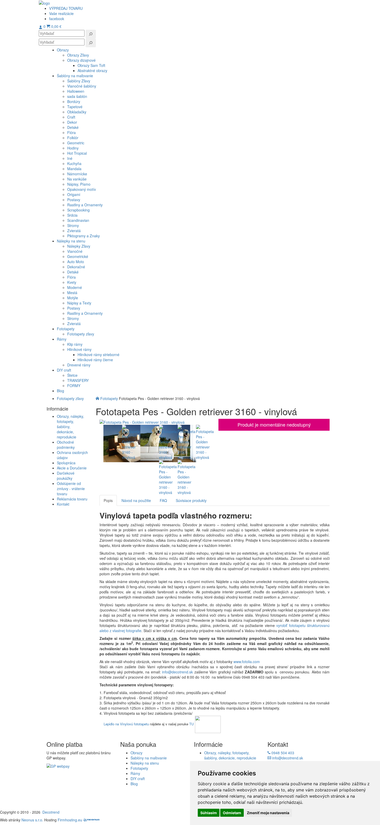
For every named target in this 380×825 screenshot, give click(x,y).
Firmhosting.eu (70, 819)
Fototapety (109, 398)
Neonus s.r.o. (32, 819)
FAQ (163, 500)
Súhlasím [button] (208, 813)
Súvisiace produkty (191, 500)
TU (191, 723)
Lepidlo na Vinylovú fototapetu (126, 723)
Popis (108, 500)
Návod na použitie (136, 500)
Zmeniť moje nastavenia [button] (268, 813)
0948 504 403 (282, 752)
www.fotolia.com (247, 661)
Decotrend (50, 812)
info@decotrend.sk (177, 671)
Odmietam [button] (232, 813)
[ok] (91, 34)
